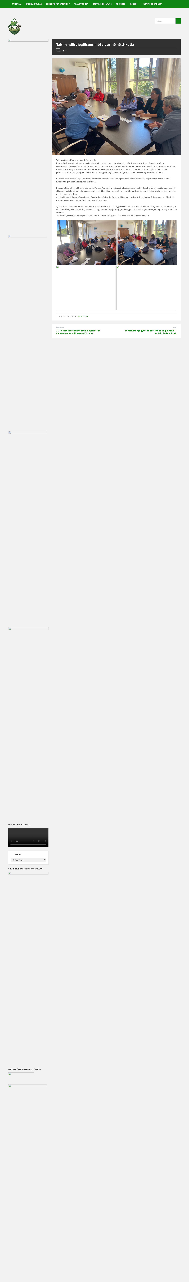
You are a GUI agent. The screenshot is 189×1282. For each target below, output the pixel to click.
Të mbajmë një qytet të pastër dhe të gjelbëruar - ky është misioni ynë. (151, 332)
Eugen (79, 316)
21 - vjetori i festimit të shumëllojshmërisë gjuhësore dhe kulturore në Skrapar (78, 332)
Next (175, 328)
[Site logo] (14, 34)
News (65, 51)
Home (58, 51)
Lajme (86, 316)
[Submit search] (178, 21)
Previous (60, 328)
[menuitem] (17, 3)
